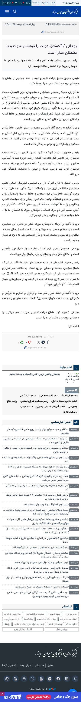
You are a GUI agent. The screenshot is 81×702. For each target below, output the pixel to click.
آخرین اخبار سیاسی (61, 422)
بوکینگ (7, 624)
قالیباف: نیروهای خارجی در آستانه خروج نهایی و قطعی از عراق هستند (37, 579)
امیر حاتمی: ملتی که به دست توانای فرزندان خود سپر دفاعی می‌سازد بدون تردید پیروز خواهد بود (38, 594)
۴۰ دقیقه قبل (74, 458)
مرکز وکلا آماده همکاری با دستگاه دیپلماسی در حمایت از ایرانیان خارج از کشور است (36, 441)
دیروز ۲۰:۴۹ (74, 578)
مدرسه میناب (27, 407)
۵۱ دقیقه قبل (74, 486)
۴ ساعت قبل (74, 519)
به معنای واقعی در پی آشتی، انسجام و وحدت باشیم (34, 374)
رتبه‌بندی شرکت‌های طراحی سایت (29, 624)
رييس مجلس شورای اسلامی (34, 401)
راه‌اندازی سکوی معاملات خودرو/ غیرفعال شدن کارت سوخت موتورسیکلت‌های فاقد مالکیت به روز (38, 521)
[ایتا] (66, 679)
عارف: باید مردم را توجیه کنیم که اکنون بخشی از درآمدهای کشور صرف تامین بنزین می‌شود (36, 478)
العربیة (45, 3)
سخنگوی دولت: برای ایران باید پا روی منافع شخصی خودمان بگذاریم (38, 431)
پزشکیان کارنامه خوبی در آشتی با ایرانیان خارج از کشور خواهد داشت (37, 540)
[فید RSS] (15, 679)
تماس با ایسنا (9, 665)
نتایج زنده (7, 3)
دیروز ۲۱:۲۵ (74, 563)
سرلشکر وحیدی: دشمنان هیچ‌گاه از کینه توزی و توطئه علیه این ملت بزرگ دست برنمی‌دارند (37, 555)
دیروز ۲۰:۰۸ (74, 587)
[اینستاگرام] (23, 679)
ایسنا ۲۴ (18, 3)
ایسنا (65, 11)
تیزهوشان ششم (55, 624)
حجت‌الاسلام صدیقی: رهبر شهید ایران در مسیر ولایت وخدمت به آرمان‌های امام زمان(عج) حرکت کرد (36, 512)
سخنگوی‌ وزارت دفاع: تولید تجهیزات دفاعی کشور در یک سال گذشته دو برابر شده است (37, 531)
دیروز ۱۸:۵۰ (74, 592)
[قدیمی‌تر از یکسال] (71, 378)
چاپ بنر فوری (71, 614)
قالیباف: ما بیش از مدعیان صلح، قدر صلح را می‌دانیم (42, 587)
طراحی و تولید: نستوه (39, 689)
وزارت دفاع (12, 401)
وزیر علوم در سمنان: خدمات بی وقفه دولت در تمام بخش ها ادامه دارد (35, 459)
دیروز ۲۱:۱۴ (74, 568)
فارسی (52, 3)
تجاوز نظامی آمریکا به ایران (64, 401)
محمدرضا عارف (70, 412)
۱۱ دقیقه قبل (74, 439)
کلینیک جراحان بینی (23, 629)
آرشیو (28, 3)
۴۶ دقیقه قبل (74, 476)
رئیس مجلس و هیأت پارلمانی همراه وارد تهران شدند (42, 563)
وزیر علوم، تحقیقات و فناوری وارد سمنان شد (46, 505)
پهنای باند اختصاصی (35, 614)
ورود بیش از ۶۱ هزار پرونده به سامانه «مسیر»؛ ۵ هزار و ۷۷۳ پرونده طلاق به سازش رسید (38, 469)
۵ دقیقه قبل (74, 429)
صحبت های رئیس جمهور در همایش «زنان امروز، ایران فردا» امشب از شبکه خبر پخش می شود (38, 570)
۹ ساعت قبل (74, 529)
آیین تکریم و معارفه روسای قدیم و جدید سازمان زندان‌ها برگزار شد (37, 488)
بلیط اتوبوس (54, 614)
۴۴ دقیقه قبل (74, 467)
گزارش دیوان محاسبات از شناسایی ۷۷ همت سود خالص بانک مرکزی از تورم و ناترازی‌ (37, 497)
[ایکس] (32, 679)
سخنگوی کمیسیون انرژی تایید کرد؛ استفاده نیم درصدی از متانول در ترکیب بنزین (36, 450)
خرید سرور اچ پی (12, 619)
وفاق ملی (72, 407)
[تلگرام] (49, 679)
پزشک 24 (28, 619)
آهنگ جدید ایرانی (68, 619)
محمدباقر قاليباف (69, 396)
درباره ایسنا (25, 665)
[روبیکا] (75, 679)
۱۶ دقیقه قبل (74, 448)
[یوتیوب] (40, 679)
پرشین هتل (61, 629)
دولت (74, 24)
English (36, 3)
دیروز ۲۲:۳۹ (74, 548)
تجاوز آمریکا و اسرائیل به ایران (50, 407)
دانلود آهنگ (71, 624)
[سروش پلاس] (57, 679)
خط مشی (39, 665)
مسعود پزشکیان (28, 396)
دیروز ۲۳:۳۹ (74, 538)
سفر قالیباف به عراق (48, 396)
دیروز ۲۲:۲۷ (74, 553)
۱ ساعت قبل (74, 495)
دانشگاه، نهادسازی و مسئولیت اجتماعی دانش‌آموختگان (40, 548)
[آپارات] (6, 679)
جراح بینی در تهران (12, 614)
